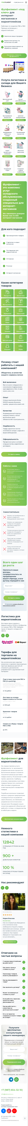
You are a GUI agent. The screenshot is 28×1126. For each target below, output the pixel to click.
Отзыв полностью (14, 941)
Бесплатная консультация (14, 819)
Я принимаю (8, 604)
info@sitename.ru (7, 1094)
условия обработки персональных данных (13, 604)
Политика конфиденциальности (10, 1120)
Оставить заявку (14, 598)
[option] (7, 642)
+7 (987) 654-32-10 (11, 1090)
